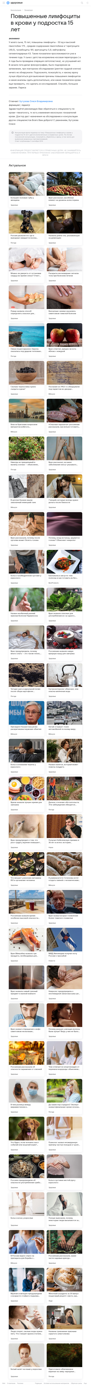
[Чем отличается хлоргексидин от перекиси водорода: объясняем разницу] (64, 1059)
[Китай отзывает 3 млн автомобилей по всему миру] (64, 718)
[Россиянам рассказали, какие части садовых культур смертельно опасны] (64, 1247)
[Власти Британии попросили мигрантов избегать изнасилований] (26, 416)
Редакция (38, 1383)
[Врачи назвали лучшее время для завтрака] (26, 794)
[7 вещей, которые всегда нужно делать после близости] (64, 492)
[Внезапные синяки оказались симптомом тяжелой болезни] (64, 303)
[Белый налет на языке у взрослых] (26, 1361)
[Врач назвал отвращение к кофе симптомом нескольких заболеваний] (26, 1021)
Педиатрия (28, 10)
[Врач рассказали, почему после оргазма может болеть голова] (26, 530)
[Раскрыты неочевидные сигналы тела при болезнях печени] (64, 265)
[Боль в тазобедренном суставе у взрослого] (26, 567)
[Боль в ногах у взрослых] (26, 1210)
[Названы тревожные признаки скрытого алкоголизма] (64, 1323)
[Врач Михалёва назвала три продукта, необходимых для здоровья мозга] (26, 945)
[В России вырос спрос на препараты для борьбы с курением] (26, 1247)
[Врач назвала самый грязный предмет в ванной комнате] (26, 983)
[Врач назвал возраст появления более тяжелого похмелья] (64, 907)
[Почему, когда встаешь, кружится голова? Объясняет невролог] (64, 530)
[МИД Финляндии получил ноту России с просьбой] (64, 945)
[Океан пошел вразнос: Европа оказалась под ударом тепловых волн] (26, 341)
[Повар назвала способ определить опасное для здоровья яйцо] (26, 303)
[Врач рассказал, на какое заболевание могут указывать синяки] (64, 454)
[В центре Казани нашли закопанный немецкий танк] (26, 492)
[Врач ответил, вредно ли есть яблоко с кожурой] (64, 341)
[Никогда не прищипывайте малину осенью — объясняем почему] (26, 454)
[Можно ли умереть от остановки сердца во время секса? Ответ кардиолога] (26, 265)
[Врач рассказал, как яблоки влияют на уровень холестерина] (64, 189)
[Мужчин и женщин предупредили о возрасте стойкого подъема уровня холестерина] (26, 1285)
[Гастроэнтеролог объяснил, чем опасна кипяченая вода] (64, 681)
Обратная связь (76, 1383)
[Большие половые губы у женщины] (26, 189)
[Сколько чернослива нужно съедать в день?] (26, 378)
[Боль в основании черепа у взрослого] (26, 756)
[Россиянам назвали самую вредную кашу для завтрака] (64, 643)
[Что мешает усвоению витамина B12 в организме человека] (26, 870)
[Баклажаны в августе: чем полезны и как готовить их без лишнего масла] (64, 567)
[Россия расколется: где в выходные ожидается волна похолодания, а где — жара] (26, 227)
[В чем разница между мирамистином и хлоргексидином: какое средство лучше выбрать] (26, 1096)
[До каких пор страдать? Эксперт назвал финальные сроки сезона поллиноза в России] (64, 1096)
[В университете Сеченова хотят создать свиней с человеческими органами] (64, 870)
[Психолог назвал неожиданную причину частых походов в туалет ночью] (64, 1134)
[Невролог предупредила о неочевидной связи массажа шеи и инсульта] (64, 983)
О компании (11, 1383)
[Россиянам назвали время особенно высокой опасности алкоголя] (26, 907)
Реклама (20, 1383)
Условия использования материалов (56, 1383)
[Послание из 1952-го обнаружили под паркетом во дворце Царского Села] (64, 378)
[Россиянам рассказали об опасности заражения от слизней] (26, 1059)
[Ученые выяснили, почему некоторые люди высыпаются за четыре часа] (64, 1210)
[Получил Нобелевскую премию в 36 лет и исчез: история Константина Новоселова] (64, 832)
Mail (3, 1383)
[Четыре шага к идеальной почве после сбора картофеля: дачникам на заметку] (26, 681)
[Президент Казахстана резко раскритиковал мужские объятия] (26, 718)
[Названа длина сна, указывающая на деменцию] (64, 227)
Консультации (16, 10)
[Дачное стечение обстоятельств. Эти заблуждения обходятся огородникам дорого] (64, 794)
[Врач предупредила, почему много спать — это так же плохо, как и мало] (26, 643)
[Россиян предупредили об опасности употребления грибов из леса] (26, 1172)
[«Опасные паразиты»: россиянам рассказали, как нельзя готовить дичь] (64, 416)
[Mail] (8, 3)
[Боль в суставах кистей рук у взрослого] (64, 1172)
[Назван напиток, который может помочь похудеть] (64, 756)
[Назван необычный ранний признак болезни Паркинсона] (26, 605)
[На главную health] (16, 3)
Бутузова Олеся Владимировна (36, 101)
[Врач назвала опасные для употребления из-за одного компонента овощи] (64, 605)
